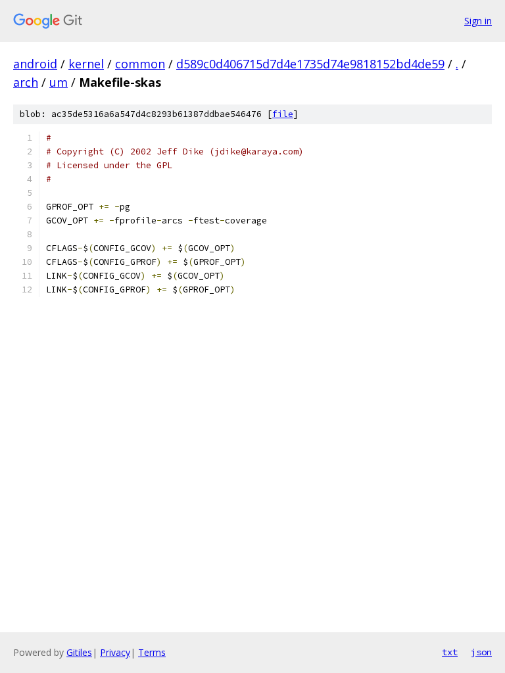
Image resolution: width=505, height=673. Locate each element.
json (481, 652)
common (140, 64)
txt (450, 652)
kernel (86, 64)
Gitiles (79, 652)
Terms (152, 652)
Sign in (478, 20)
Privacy (115, 652)
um (58, 82)
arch (25, 82)
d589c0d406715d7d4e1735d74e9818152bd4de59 (310, 64)
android (35, 64)
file (282, 114)
